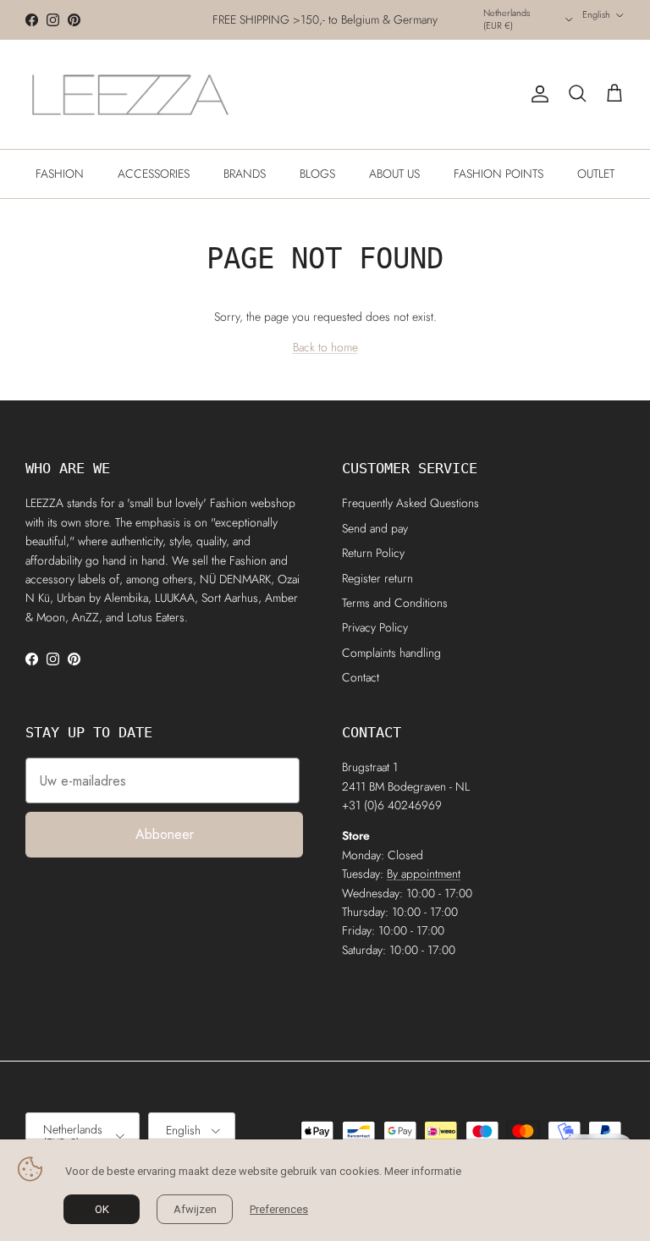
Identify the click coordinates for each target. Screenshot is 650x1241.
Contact (360, 677)
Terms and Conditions (395, 602)
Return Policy (373, 552)
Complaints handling (391, 652)
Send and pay (375, 528)
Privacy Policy (375, 627)
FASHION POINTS (498, 173)
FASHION (60, 173)
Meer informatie (422, 1171)
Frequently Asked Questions (410, 502)
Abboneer (164, 834)
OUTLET (595, 173)
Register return (377, 578)
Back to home (325, 347)
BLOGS (317, 173)
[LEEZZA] (131, 94)
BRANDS (244, 173)
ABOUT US (394, 173)
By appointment (423, 873)
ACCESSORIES (154, 173)
